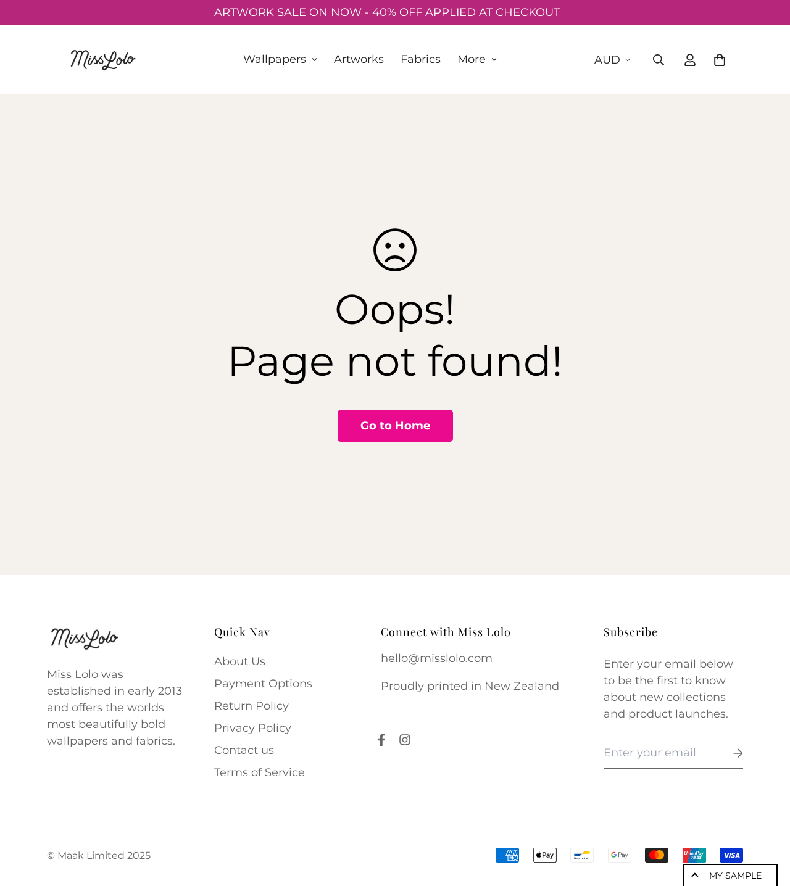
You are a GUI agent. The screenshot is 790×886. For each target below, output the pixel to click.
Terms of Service (259, 772)
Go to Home (395, 426)
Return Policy (251, 706)
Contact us (244, 750)
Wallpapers (274, 59)
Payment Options (263, 683)
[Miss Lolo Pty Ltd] (102, 59)
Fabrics (421, 59)
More (471, 59)
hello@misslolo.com (437, 658)
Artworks (359, 59)
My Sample (735, 875)
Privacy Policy (252, 728)
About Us (239, 661)
